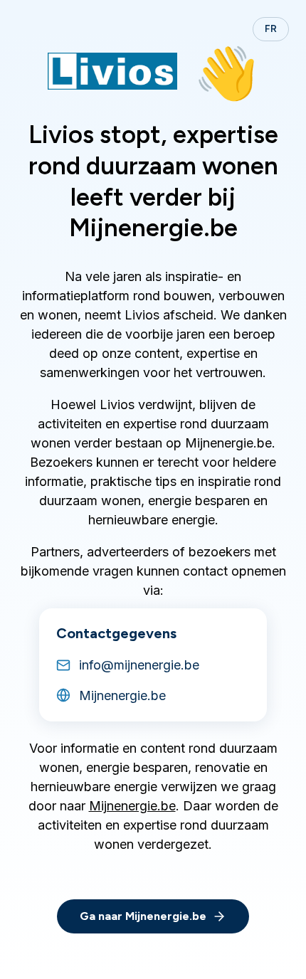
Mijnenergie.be (132, 805)
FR (271, 29)
